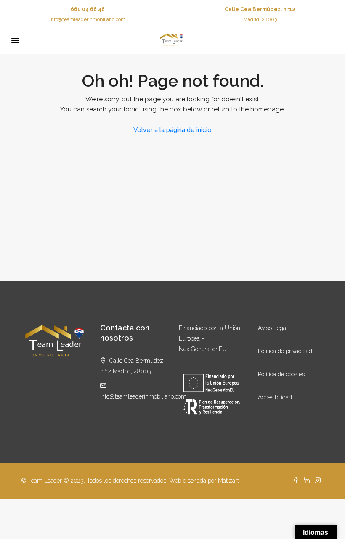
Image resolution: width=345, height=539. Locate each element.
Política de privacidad (285, 351)
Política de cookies (281, 374)
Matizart (228, 480)
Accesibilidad (275, 397)
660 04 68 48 (88, 9)
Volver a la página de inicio (172, 130)
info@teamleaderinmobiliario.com (87, 19)
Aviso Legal (273, 328)
